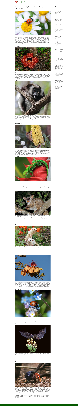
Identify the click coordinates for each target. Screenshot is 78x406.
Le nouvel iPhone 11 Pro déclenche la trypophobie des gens (58, 26)
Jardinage (49, 1)
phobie (23, 9)
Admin (17, 9)
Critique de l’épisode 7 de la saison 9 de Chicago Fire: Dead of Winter (59, 78)
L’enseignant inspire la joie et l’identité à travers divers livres (59, 91)
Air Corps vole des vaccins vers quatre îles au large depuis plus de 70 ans (58, 62)
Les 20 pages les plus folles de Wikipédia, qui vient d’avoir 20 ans (59, 30)
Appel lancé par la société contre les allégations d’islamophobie (58, 87)
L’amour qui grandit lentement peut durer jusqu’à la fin (58, 44)
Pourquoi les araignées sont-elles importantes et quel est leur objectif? (59, 74)
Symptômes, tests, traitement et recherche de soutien (59, 38)
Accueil (46, 1)
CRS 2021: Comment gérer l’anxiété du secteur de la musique (58, 12)
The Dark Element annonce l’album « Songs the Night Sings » (59, 8)
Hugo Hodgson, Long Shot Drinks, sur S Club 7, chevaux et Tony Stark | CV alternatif (59, 81)
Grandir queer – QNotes (58, 24)
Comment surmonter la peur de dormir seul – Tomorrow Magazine (59, 59)
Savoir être (60, 1)
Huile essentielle (54, 1)
